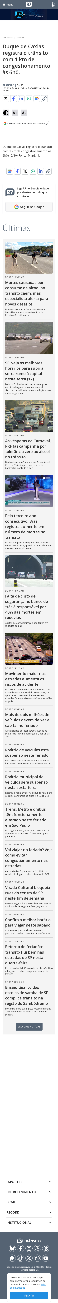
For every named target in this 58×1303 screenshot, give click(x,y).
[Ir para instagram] (29, 1248)
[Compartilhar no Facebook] (13, 98)
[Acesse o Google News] (37, 98)
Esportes (14, 1182)
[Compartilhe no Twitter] (6, 98)
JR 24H (11, 1202)
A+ (15, 112)
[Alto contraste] (6, 113)
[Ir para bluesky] (12, 1248)
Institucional (18, 1222)
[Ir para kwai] (37, 1248)
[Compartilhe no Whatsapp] (29, 98)
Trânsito (20, 37)
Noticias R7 (8, 37)
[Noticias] (29, 14)
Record (12, 1212)
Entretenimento (21, 1192)
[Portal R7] (29, 4)
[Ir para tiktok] (20, 1258)
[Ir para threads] (45, 1248)
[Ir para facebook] (20, 1248)
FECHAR (29, 1295)
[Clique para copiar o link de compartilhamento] (44, 98)
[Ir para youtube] (45, 1258)
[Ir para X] (29, 1258)
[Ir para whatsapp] (37, 1258)
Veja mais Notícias (29, 1026)
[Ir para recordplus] (12, 1258)
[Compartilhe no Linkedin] (21, 98)
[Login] (52, 4)
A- (24, 112)
